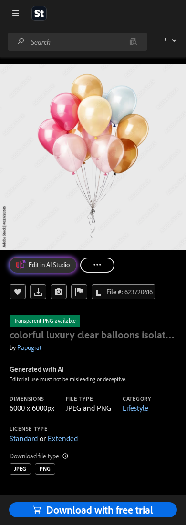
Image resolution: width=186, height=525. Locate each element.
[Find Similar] (59, 291)
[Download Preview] (38, 291)
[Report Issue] (79, 291)
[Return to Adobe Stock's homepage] (39, 13)
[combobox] (77, 42)
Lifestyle (135, 408)
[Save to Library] (18, 291)
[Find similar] (133, 42)
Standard (24, 438)
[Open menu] (16, 13)
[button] (66, 456)
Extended (63, 438)
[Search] (21, 42)
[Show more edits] (97, 265)
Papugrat (29, 347)
